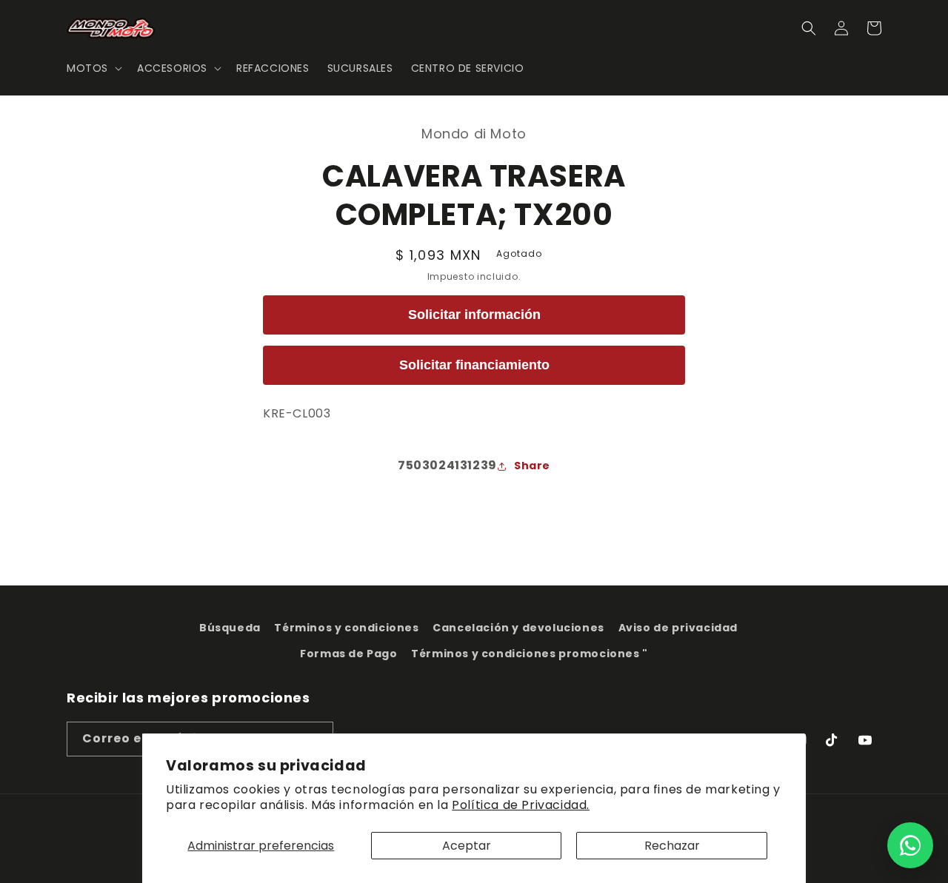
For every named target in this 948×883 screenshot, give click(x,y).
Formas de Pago (348, 653)
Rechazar (672, 845)
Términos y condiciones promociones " (529, 653)
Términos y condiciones (346, 627)
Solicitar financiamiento (474, 364)
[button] (93, 68)
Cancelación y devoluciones (518, 627)
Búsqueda (230, 627)
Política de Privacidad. (521, 804)
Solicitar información (474, 314)
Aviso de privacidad (678, 627)
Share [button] (532, 465)
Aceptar (466, 845)
